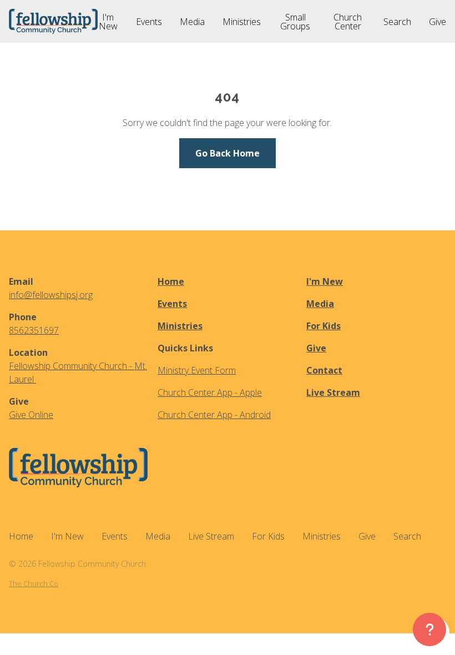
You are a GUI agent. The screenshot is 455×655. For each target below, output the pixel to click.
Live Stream (333, 392)
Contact (324, 370)
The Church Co (33, 583)
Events (172, 304)
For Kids (323, 326)
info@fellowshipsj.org (51, 295)
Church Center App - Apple (210, 392)
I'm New (324, 281)
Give (316, 348)
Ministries (180, 326)
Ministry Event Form (197, 370)
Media (320, 304)
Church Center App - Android (214, 415)
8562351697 (34, 330)
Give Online (31, 415)
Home (171, 281)
